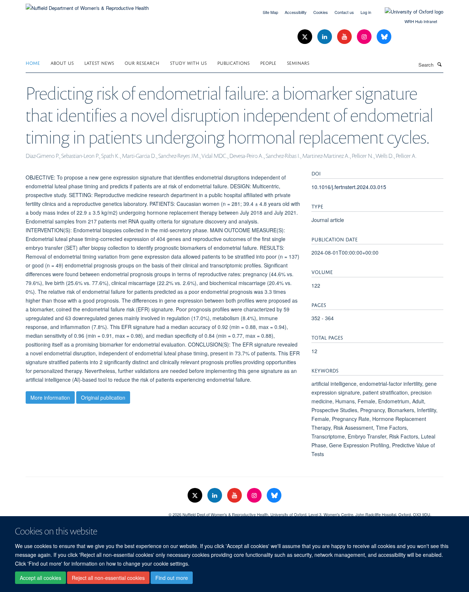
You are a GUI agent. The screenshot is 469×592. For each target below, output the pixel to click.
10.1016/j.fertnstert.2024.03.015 (348, 186)
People (268, 62)
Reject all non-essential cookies (108, 577)
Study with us (188, 62)
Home (33, 62)
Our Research (142, 62)
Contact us (344, 12)
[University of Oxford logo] (408, 11)
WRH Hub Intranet (421, 21)
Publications (233, 62)
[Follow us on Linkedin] (325, 36)
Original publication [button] (103, 397)
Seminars (298, 62)
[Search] (439, 64)
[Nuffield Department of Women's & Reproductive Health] (87, 5)
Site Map (270, 12)
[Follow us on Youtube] (345, 36)
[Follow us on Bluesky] (384, 36)
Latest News (99, 62)
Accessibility (296, 12)
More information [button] (50, 397)
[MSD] (92, 512)
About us (62, 62)
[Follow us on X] (306, 36)
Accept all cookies (40, 577)
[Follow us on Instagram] (365, 36)
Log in (366, 12)
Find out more (171, 577)
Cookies (320, 12)
